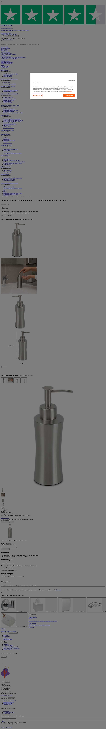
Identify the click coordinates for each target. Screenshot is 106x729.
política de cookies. (69, 91)
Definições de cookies (37, 95)
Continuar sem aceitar (71, 80)
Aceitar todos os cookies (69, 95)
